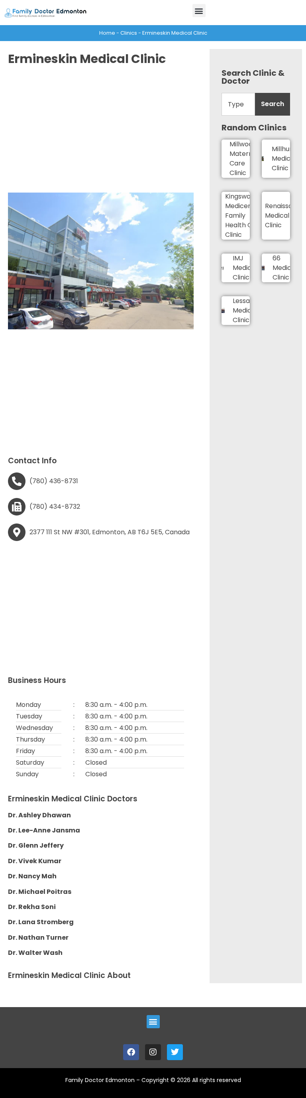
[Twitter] (175, 1052)
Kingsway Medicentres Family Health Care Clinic (245, 215)
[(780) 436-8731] (17, 481)
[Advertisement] (101, 129)
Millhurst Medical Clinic (285, 158)
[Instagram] (153, 1052)
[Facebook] (131, 1052)
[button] (199, 10)
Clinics (128, 33)
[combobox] (238, 104)
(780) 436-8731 (53, 481)
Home (107, 33)
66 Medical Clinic (285, 268)
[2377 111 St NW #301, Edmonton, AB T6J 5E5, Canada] (17, 532)
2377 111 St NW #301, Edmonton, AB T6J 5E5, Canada (109, 532)
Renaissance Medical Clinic (284, 215)
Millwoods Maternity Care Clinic (245, 158)
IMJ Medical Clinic (245, 268)
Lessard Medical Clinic (245, 310)
